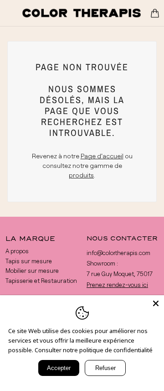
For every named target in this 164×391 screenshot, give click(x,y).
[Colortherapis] (82, 13)
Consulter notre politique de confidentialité (94, 350)
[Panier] (154, 13)
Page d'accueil (102, 156)
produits (81, 175)
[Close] (155, 303)
